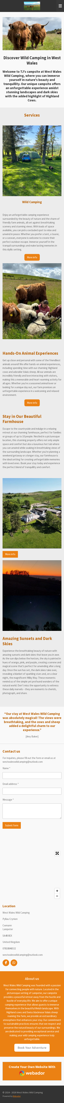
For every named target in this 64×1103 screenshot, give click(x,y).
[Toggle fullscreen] (57, 853)
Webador (17, 1096)
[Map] (32, 874)
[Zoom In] (57, 890)
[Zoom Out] (57, 896)
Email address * (11, 784)
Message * (8, 799)
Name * (6, 768)
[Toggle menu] (60, 6)
